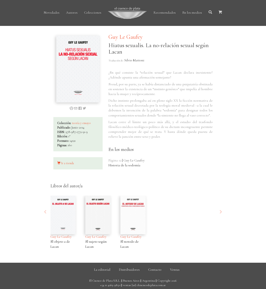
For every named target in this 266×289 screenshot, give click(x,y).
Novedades (51, 12)
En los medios (192, 12)
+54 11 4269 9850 (110, 285)
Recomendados (164, 12)
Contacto (154, 269)
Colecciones (92, 12)
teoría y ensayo (81, 123)
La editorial (102, 269)
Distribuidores (129, 269)
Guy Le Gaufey (125, 37)
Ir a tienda (67, 163)
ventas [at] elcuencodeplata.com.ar (144, 285)
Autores (72, 12)
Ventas (175, 269)
